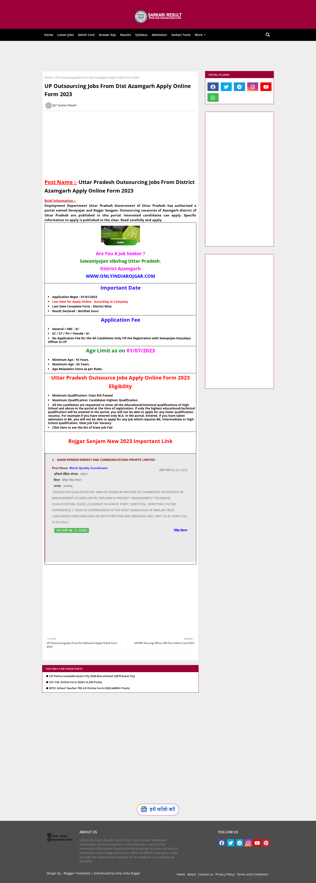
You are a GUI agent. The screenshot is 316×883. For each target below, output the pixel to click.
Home (48, 35)
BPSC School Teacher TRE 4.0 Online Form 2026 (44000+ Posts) (89, 688)
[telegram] (239, 86)
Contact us (205, 874)
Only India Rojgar (127, 873)
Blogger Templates (77, 873)
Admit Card (86, 35)
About (191, 874)
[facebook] (213, 86)
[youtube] (266, 86)
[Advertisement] (155, 56)
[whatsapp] (213, 97)
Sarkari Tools (180, 35)
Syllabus (141, 35)
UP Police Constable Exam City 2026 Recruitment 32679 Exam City (92, 676)
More (198, 35)
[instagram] (252, 86)
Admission (159, 35)
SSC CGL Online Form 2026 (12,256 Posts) (75, 682)
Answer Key (107, 35)
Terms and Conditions (252, 874)
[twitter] (226, 86)
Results (125, 35)
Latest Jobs (65, 35)
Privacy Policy (225, 874)
